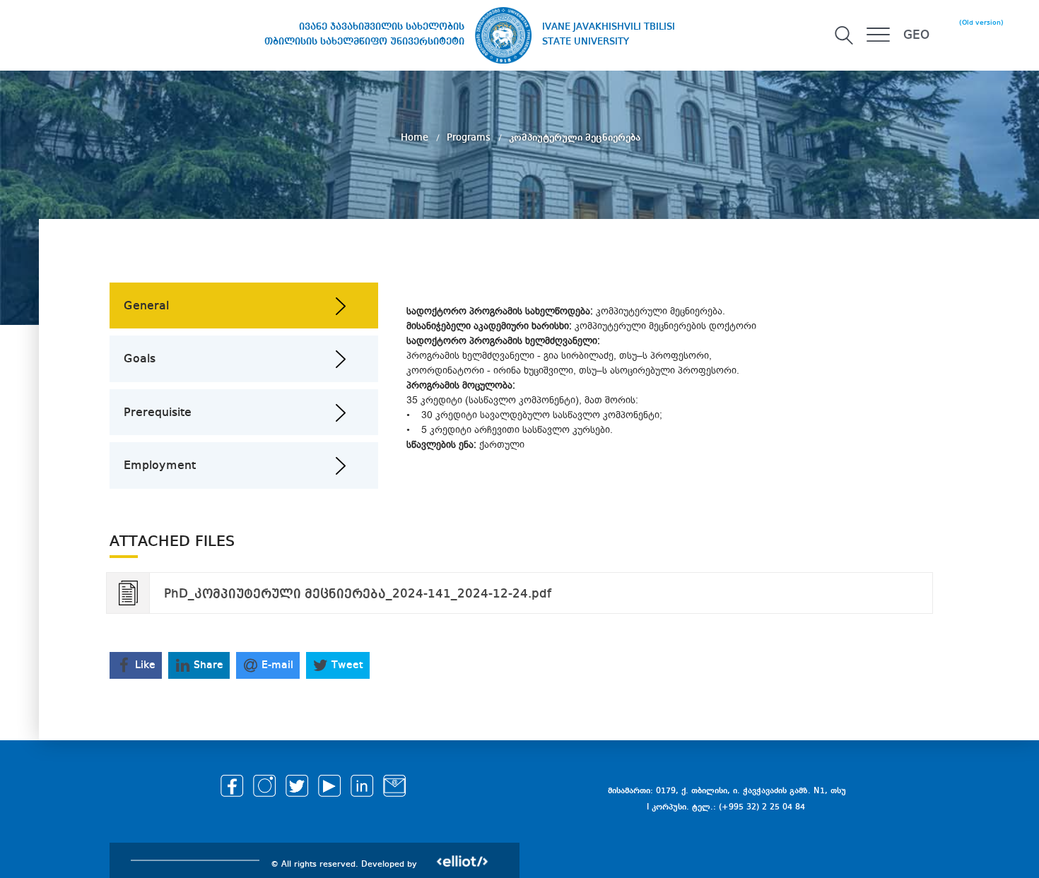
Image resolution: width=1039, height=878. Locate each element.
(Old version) (981, 22)
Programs (470, 138)
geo (916, 35)
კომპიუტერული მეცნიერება (574, 138)
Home (416, 138)
